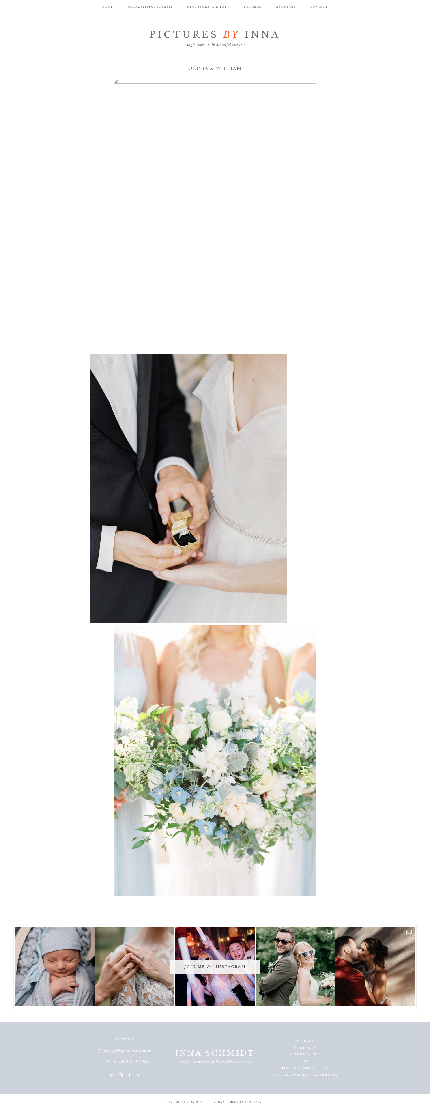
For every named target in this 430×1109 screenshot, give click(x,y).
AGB (304, 1061)
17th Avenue (255, 1102)
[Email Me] (139, 1075)
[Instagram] (121, 1075)
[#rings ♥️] (134, 966)
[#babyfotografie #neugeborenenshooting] (55, 966)
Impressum (304, 1047)
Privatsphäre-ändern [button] (304, 1068)
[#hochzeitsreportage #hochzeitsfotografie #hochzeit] (295, 966)
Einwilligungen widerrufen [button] (304, 1074)
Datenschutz (304, 1054)
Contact (304, 1041)
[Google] (112, 1075)
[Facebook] (130, 1075)
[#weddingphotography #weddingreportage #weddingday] (375, 966)
